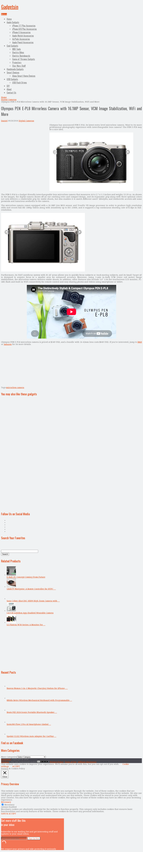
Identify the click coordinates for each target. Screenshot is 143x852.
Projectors (16, 62)
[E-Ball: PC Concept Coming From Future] (11, 575)
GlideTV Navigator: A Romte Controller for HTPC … (31, 589)
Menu (4, 14)
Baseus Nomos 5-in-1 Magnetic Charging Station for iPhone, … (37, 688)
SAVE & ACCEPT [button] (8, 814)
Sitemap (5, 762)
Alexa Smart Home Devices (23, 76)
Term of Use (71, 762)
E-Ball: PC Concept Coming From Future (26, 577)
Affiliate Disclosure (87, 762)
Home (9, 19)
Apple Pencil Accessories (23, 42)
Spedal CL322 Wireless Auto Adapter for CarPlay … (31, 736)
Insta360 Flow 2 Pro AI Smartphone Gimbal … (29, 724)
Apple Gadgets (13, 22)
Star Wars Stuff (19, 65)
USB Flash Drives (19, 82)
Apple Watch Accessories (23, 35)
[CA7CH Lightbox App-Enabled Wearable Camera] (11, 611)
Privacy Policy (57, 762)
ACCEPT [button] (16, 766)
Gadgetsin (9, 6)
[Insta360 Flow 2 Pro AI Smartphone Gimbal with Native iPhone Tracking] (11, 722)
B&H (140, 342)
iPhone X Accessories (21, 32)
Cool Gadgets (12, 45)
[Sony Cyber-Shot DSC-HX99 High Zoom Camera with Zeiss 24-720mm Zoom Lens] (11, 599)
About (9, 89)
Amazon (8, 344)
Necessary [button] (6, 802)
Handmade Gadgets (15, 69)
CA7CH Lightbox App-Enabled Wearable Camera (30, 613)
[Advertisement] (24, 143)
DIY (8, 86)
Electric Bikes (18, 52)
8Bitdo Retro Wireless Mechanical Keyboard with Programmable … (39, 700)
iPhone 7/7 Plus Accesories (23, 25)
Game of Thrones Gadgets (23, 59)
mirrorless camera (15, 387)
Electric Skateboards (21, 55)
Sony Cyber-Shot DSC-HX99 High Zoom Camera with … (33, 601)
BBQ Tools (16, 49)
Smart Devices (13, 72)
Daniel (4, 121)
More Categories (9, 757)
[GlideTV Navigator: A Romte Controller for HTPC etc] (11, 587)
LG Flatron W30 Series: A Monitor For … (26, 625)
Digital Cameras (8, 99)
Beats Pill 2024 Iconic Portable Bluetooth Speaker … (32, 712)
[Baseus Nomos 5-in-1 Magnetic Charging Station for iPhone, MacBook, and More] (11, 686)
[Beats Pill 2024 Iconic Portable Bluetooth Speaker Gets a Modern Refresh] (11, 710)
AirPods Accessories (21, 39)
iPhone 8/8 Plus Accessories (24, 29)
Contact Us (11, 92)
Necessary (9, 805)
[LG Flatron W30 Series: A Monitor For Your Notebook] (11, 622)
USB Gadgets (12, 79)
